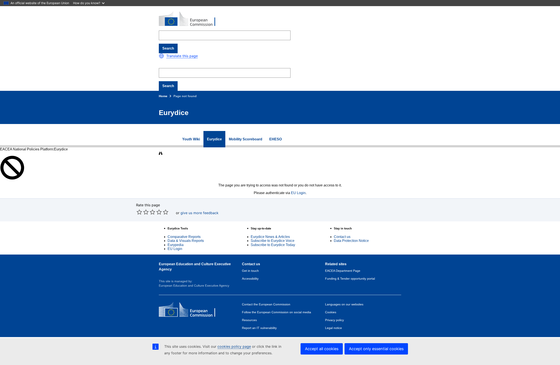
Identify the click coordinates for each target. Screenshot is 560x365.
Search (168, 48)
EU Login (298, 193)
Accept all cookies (321, 348)
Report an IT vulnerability (259, 328)
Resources (249, 320)
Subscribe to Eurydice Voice (272, 241)
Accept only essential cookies (376, 348)
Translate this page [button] (182, 56)
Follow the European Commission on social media (276, 312)
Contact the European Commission (266, 304)
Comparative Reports (184, 237)
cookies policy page (234, 346)
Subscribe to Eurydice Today (273, 245)
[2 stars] (142, 212)
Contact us (342, 237)
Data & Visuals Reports (186, 241)
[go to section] (173, 139)
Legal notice (333, 328)
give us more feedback (199, 213)
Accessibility (250, 278)
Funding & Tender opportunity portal (350, 278)
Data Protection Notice (351, 241)
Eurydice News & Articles (270, 237)
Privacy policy (334, 320)
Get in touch (250, 270)
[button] (161, 56)
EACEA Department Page (342, 270)
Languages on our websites (344, 304)
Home (163, 96)
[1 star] (139, 212)
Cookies (330, 312)
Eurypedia (176, 245)
